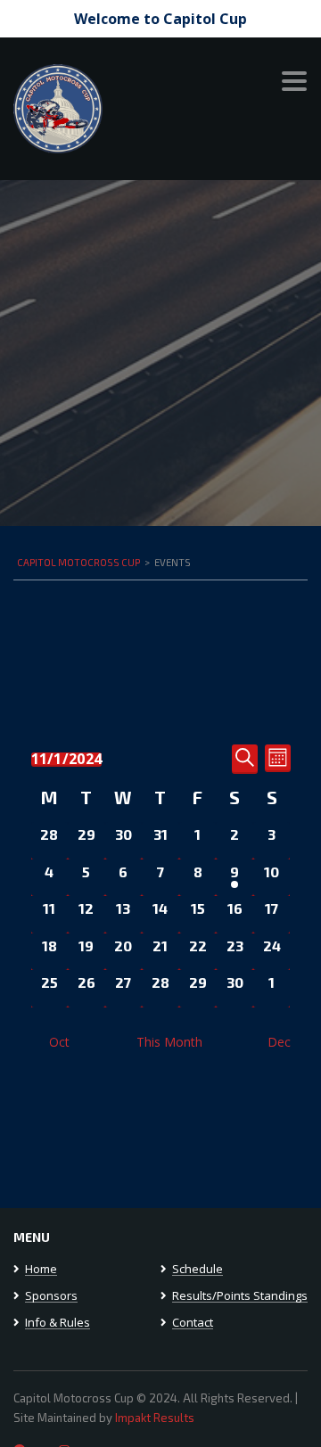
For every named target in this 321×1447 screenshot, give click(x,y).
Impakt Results (154, 1417)
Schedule (197, 1269)
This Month (169, 1041)
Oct (59, 1041)
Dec (279, 1041)
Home (41, 1269)
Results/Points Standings (240, 1296)
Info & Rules (57, 1323)
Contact (192, 1323)
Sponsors (51, 1296)
